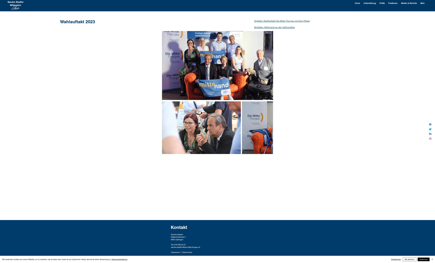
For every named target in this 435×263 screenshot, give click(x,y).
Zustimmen (424, 259)
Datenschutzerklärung (119, 259)
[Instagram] (430, 138)
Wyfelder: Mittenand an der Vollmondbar (274, 27)
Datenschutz (187, 252)
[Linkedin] (430, 133)
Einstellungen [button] (396, 259)
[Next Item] (269, 128)
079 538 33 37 (180, 245)
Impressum (175, 252)
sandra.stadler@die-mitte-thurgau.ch (185, 247)
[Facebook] (430, 124)
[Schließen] (432, 259)
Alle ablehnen (409, 259)
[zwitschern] (430, 129)
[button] (393, 3)
